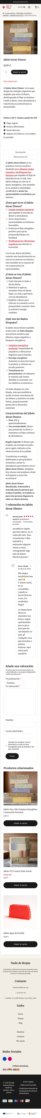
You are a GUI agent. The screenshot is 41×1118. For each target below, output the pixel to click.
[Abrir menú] (30, 7)
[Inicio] (3, 13)
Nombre (9, 720)
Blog (20, 1023)
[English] (4, 1069)
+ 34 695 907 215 (20, 993)
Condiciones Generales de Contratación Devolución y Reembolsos (28, 1090)
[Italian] (12, 1069)
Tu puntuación (13, 678)
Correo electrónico (14, 731)
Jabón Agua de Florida (13, 933)
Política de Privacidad (28, 1085)
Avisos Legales (28, 1082)
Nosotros (20, 1032)
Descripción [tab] (20, 152)
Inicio (20, 1014)
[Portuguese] (15, 1069)
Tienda (21, 1018)
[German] (9, 1069)
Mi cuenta (20, 1041)
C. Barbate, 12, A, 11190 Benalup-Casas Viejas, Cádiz (20, 998)
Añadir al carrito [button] (20, 823)
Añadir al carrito (19, 72)
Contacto (20, 1036)
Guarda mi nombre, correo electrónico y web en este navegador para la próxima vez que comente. (21, 745)
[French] (6, 1069)
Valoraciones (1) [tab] (20, 157)
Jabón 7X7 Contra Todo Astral (17, 871)
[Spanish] (18, 1069)
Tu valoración (13, 686)
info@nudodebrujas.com (20, 987)
